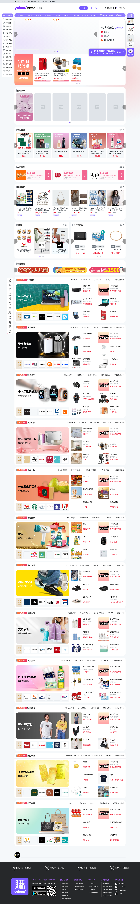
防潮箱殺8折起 (119, 375)
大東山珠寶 (98, 755)
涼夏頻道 (66, 15)
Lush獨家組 (104, 660)
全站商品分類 (107, 895)
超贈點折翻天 (79, 883)
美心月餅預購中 (105, 470)
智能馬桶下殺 (119, 422)
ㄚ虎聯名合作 (93, 892)
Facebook (122, 887)
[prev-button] (16, 270)
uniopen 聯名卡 (108, 15)
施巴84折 (120, 613)
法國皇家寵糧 (119, 470)
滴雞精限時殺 (96, 518)
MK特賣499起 (85, 755)
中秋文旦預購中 (91, 470)
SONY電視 (85, 327)
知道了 (121, 52)
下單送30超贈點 (118, 803)
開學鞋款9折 (70, 565)
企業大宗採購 (93, 886)
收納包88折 (107, 422)
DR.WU (110, 613)
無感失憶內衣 (119, 708)
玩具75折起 (79, 660)
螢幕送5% (97, 280)
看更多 (130, 45)
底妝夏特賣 (72, 613)
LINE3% (71, 803)
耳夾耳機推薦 (105, 375)
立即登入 (118, 27)
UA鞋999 (96, 565)
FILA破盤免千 (108, 565)
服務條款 (65, 892)
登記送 (30, 15)
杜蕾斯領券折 (119, 518)
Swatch (108, 755)
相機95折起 (80, 375)
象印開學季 (74, 327)
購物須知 (65, 895)
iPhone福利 (68, 375)
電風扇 (95, 327)
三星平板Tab (92, 375)
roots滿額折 (82, 708)
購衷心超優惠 (79, 886)
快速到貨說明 (107, 892)
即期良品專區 (62, 470)
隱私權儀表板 (66, 899)
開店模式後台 (107, 889)
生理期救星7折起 (118, 660)
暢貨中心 (39, 15)
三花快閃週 (107, 708)
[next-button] (124, 270)
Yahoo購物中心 (24, 8)
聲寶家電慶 (120, 327)
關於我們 (65, 883)
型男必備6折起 (71, 755)
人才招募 (92, 889)
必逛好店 (76, 15)
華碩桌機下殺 (85, 280)
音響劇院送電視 (107, 327)
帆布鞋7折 (120, 565)
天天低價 (57, 15)
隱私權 (64, 889)
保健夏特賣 (71, 518)
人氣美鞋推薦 (94, 708)
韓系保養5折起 (85, 613)
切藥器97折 (71, 422)
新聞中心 (122, 883)
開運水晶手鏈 (69, 708)
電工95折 (82, 422)
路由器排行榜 (119, 280)
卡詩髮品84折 (66, 660)
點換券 (20, 15)
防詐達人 (108, 280)
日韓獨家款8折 (83, 565)
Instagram (122, 890)
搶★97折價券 (91, 660)
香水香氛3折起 (99, 613)
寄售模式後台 (107, 886)
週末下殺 (85, 15)
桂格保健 (108, 518)
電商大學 (106, 883)
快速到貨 (48, 15)
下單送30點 (82, 803)
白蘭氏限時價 (83, 518)
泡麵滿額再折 (104, 803)
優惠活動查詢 (79, 889)
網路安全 (65, 886)
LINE (120, 894)
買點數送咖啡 (119, 755)
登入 (96, 8)
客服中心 (92, 883)
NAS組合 (74, 280)
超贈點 (120, 15)
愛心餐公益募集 (76, 470)
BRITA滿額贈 (94, 422)
